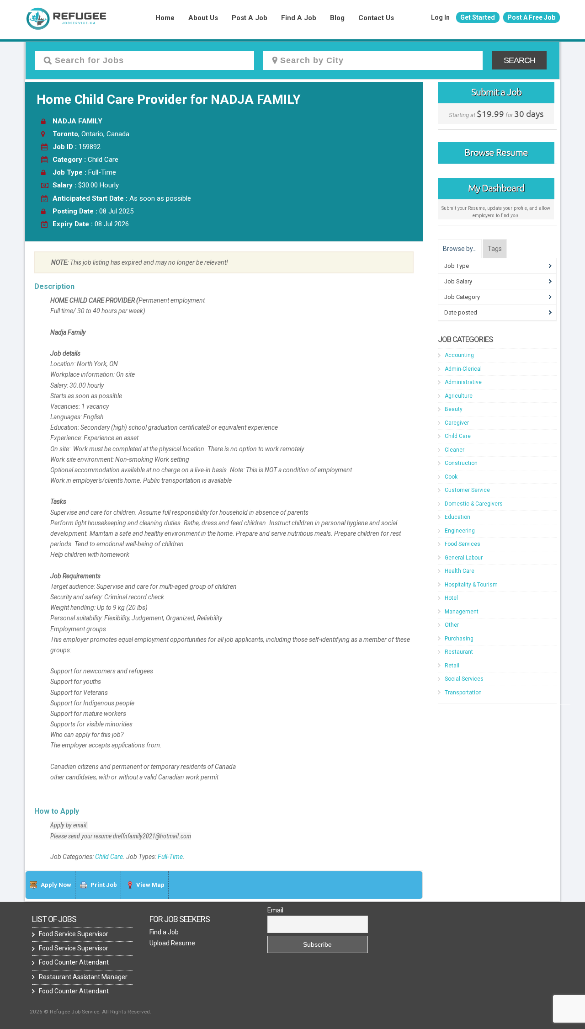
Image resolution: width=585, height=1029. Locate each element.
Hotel (451, 598)
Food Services (462, 544)
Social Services (464, 679)
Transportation (463, 692)
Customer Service (467, 490)
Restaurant (459, 652)
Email (275, 910)
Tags (495, 248)
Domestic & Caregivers (474, 504)
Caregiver (457, 423)
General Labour (464, 557)
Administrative (463, 382)
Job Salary (458, 281)
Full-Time (170, 856)
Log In (440, 17)
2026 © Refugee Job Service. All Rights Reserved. (90, 1011)
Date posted (460, 312)
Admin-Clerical (463, 369)
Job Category (462, 296)
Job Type (456, 265)
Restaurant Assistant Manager (83, 977)
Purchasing (459, 638)
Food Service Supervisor (73, 934)
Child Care (109, 856)
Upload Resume (172, 943)
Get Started (477, 17)
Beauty (454, 409)
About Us (203, 18)
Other (452, 625)
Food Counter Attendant (74, 962)
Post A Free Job (531, 17)
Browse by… (460, 248)
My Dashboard (496, 187)
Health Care (459, 571)
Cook (451, 477)
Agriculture (459, 396)
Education (457, 517)
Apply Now (56, 884)
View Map (150, 884)
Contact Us (376, 18)
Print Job (103, 884)
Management (462, 611)
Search (519, 60)
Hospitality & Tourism (471, 584)
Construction (461, 463)
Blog (337, 18)
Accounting (459, 355)
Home (165, 18)
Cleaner (454, 450)
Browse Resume (496, 152)
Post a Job (249, 18)
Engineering (460, 531)
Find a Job (298, 18)
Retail (452, 665)
